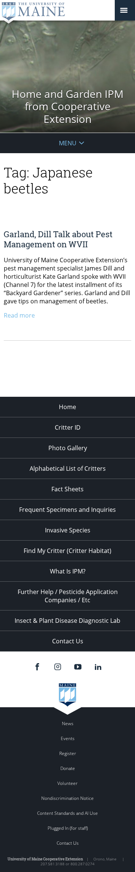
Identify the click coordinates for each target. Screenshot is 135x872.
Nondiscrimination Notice (67, 798)
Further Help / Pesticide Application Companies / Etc (68, 596)
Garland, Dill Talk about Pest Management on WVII (58, 239)
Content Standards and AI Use (67, 813)
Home (67, 407)
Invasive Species (67, 530)
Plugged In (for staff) (68, 828)
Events (68, 738)
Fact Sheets (67, 489)
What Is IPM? (68, 571)
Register (67, 753)
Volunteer (67, 783)
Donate (67, 768)
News (68, 723)
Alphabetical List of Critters (68, 468)
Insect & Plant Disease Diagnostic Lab (67, 620)
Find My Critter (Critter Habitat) (67, 551)
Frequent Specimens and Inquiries (67, 509)
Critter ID (68, 427)
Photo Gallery (67, 448)
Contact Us (67, 641)
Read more (19, 315)
